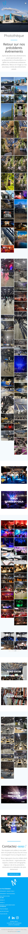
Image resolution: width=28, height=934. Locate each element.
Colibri (18, 931)
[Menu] (25, 3)
